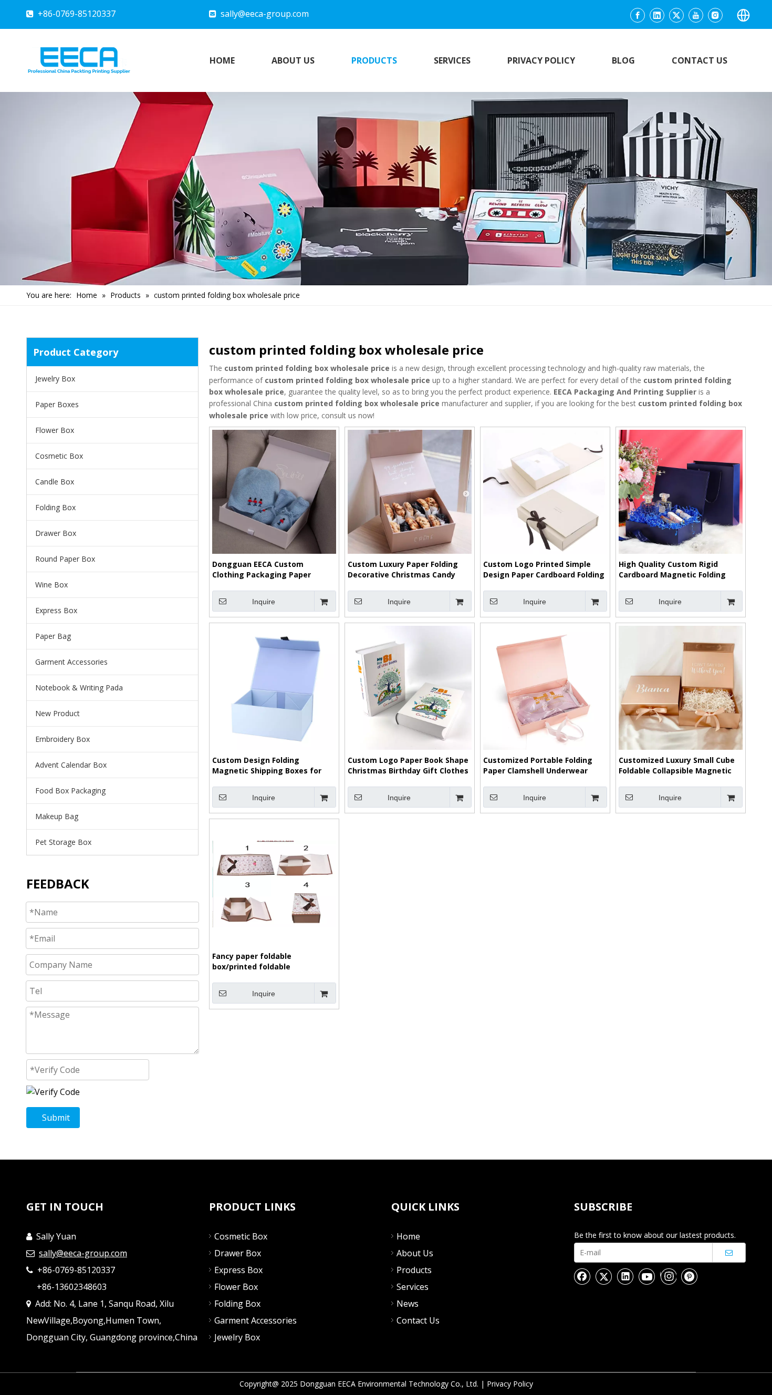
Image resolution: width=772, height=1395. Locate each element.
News (408, 1303)
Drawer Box (55, 533)
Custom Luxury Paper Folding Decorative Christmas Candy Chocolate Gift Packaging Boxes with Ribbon (409, 569)
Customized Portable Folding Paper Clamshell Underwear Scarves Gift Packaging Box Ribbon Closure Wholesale (537, 765)
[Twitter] (676, 15)
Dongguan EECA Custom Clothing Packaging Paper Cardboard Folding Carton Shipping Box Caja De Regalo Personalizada (265, 569)
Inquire (263, 601)
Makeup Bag (56, 816)
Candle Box (54, 482)
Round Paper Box (65, 559)
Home (408, 1236)
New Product (57, 713)
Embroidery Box (62, 739)
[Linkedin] (657, 15)
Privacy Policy (510, 1384)
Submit (56, 1117)
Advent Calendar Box (71, 765)
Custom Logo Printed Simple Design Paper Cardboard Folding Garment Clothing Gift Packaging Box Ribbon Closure (543, 569)
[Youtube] (695, 15)
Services (413, 1287)
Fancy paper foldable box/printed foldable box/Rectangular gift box (260, 961)
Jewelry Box (55, 379)
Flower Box (54, 430)
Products (414, 1270)
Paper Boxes (57, 404)
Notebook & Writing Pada (79, 688)
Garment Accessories (71, 662)
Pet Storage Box (63, 842)
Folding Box (55, 507)
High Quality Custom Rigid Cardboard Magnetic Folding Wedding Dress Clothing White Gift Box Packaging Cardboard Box (677, 569)
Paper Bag (53, 636)
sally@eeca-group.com (265, 13)
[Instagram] (715, 15)
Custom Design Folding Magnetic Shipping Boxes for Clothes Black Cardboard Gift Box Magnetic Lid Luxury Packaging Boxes (267, 765)
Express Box (56, 610)
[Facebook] (637, 15)
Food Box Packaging (70, 790)
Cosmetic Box (59, 456)
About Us (415, 1253)
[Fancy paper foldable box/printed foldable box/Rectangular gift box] (274, 883)
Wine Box (51, 585)
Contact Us (418, 1320)
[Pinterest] (689, 1276)
